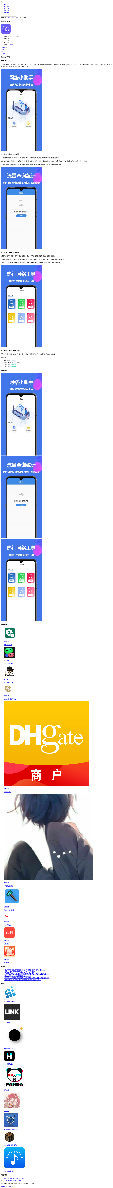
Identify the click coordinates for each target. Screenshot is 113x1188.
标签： (6, 44)
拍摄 (17, 1178)
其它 (23, 1178)
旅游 (8, 1178)
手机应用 (6, 8)
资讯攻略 (6, 10)
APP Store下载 (5, 49)
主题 (5, 1178)
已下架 (3, 53)
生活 (11, 1178)
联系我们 (14, 1180)
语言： (6, 42)
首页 (5, 4)
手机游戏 (6, 6)
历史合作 (20, 1180)
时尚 (20, 1178)
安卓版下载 (4, 47)
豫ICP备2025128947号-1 (7, 1186)
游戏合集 (6, 12)
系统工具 (14, 17)
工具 (2, 1178)
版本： (6, 40)
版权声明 (9, 1180)
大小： (6, 38)
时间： (6, 36)
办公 (14, 1178)
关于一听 (3, 1180)
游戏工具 (11, 44)
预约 (2, 51)
